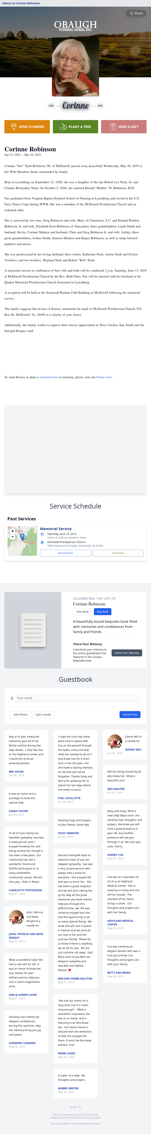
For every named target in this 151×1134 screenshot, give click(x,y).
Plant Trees (118, 553)
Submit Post (130, 714)
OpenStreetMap (79, 1123)
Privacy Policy (65, 1117)
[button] (22, 537)
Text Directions (65, 553)
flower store (104, 377)
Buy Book (102, 611)
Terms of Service (85, 1117)
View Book (82, 611)
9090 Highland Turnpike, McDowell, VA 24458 (75, 545)
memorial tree (49, 377)
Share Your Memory (127, 653)
